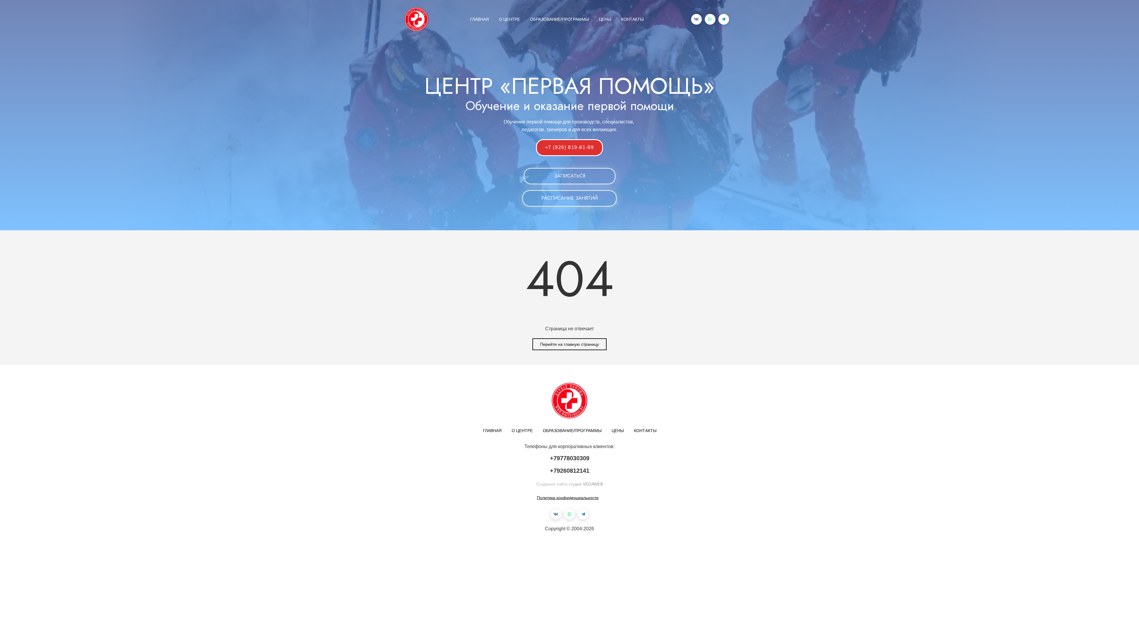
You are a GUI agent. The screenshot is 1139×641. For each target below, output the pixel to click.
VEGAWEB (593, 484)
